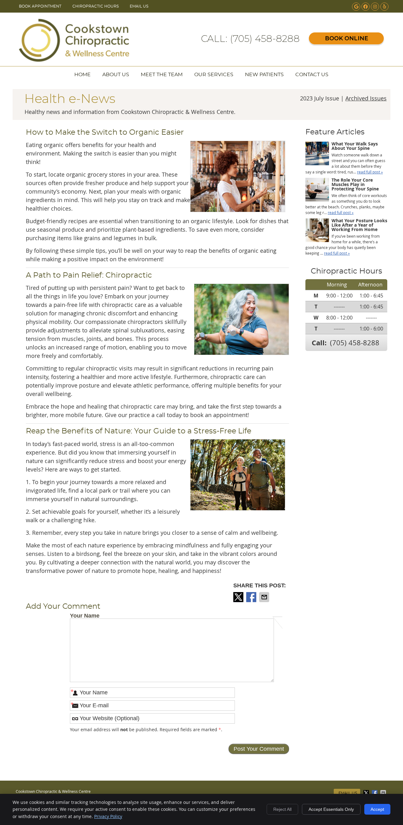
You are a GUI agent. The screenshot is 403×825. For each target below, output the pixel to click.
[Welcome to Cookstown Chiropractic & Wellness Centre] (74, 59)
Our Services (213, 74)
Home (82, 74)
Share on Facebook (252, 597)
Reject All (282, 809)
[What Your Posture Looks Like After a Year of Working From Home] (317, 230)
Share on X (239, 597)
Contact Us (311, 74)
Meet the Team (162, 74)
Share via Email (264, 597)
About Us (115, 74)
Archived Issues (366, 98)
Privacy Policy (108, 816)
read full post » (370, 171)
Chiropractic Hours (95, 6)
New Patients (264, 74)
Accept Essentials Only (331, 809)
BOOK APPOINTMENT (40, 6)
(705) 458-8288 (354, 342)
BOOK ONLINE (346, 38)
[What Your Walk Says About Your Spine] (317, 154)
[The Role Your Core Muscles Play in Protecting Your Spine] (317, 190)
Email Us (139, 6)
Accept (377, 809)
